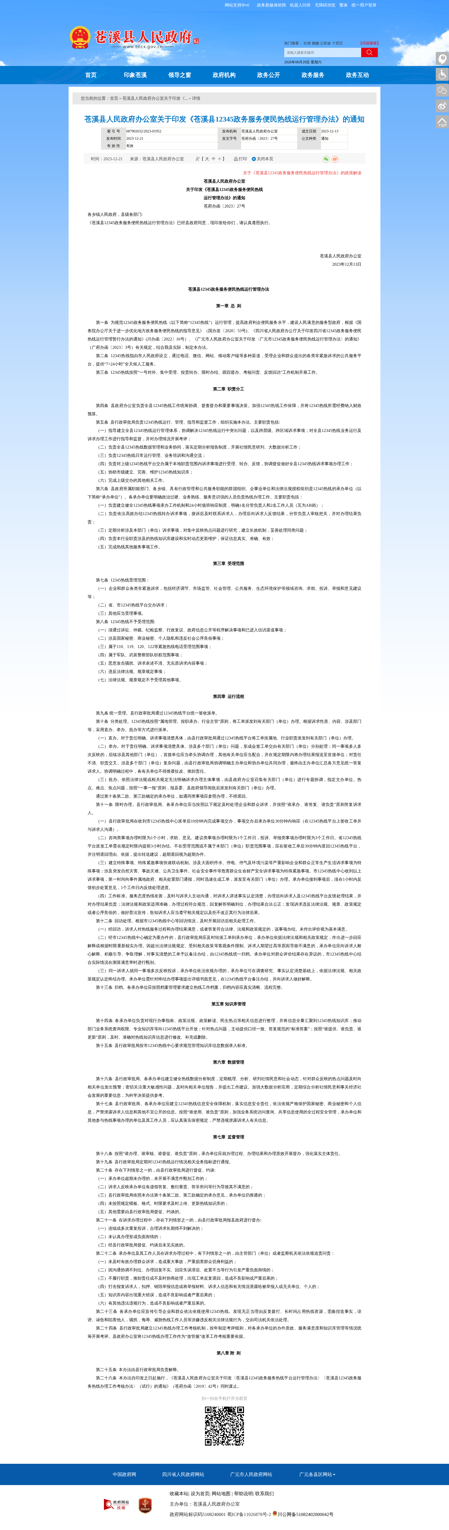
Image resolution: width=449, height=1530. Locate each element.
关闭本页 (265, 159)
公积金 (325, 43)
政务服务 (313, 75)
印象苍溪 (135, 75)
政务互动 (357, 75)
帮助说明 (243, 1493)
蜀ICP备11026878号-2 (248, 1514)
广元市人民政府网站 (251, 1474)
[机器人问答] (442, 58)
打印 (243, 159)
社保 (307, 43)
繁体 (343, 5)
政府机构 (224, 75)
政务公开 (268, 75)
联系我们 (264, 1493)
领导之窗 (179, 75)
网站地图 (221, 1493)
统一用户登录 (364, 5)
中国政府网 (124, 1474)
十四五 (337, 43)
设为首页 (200, 1493)
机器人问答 (300, 5)
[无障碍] (442, 74)
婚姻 (315, 43)
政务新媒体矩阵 (271, 5)
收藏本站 (179, 1493)
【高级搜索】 (369, 43)
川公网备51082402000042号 (306, 1514)
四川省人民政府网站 (183, 1474)
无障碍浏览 (325, 5)
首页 (91, 75)
